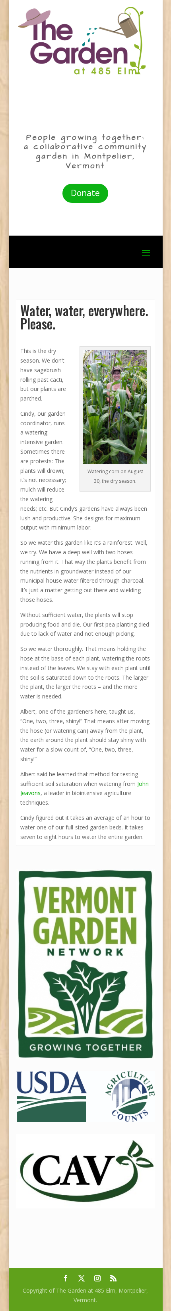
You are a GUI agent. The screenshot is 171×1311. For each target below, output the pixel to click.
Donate (85, 192)
